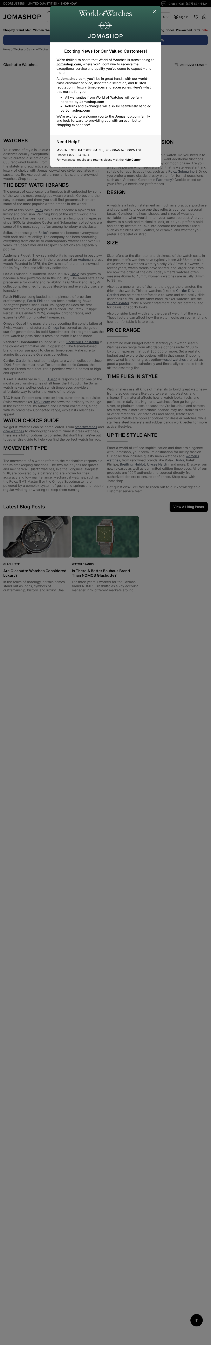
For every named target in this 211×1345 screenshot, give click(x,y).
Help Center (132, 159)
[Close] (155, 11)
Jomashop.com (68, 64)
